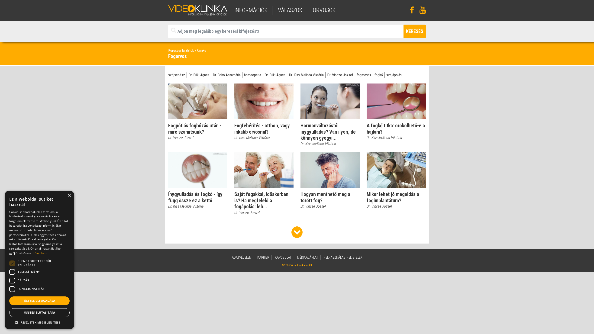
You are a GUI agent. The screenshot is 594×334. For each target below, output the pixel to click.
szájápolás (394, 75)
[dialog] (39, 260)
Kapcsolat (283, 257)
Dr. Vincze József (340, 75)
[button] (39, 322)
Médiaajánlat (307, 257)
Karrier (263, 257)
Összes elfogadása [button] (39, 301)
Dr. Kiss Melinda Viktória (306, 75)
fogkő (378, 75)
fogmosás (364, 75)
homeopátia (252, 75)
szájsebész (176, 75)
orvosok (324, 10)
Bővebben (39, 253)
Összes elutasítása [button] (39, 313)
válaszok (290, 10)
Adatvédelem (242, 257)
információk (251, 10)
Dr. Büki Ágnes (198, 75)
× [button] (69, 195)
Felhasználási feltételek (343, 257)
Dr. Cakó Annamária (227, 75)
